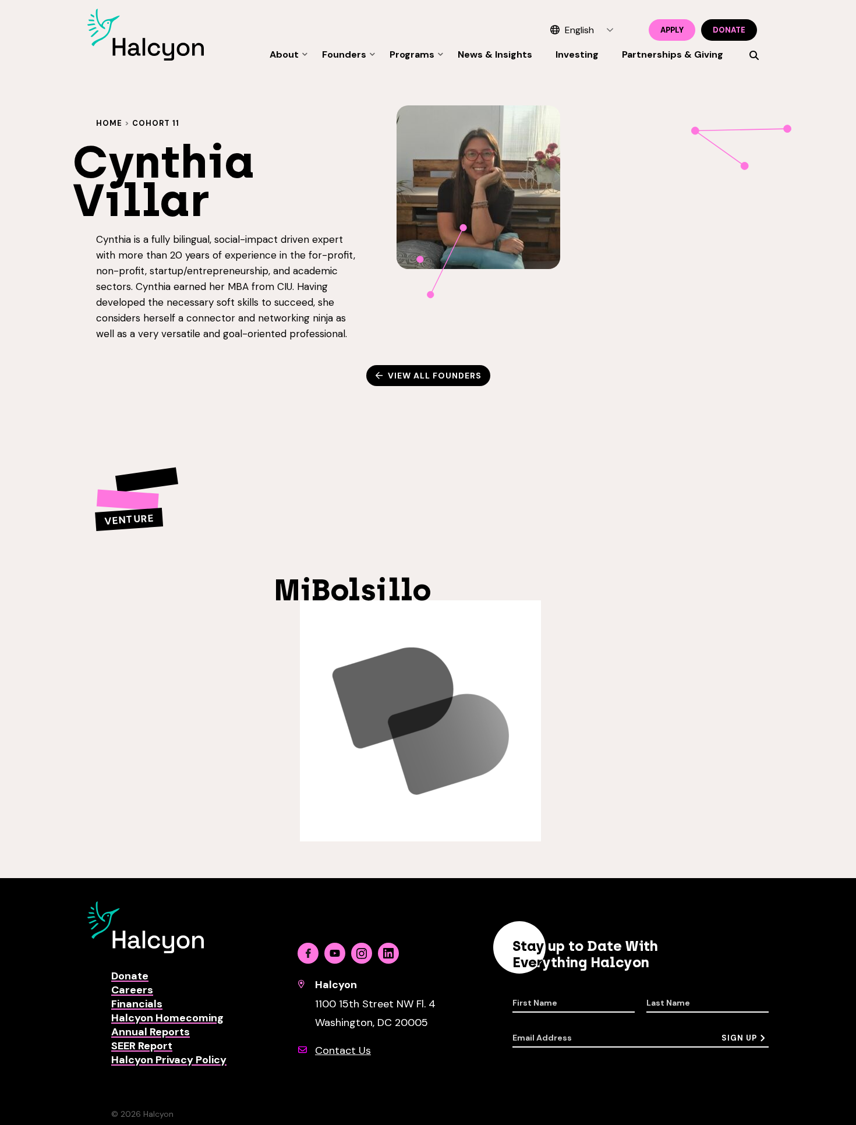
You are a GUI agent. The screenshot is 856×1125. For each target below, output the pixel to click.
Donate (729, 30)
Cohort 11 (155, 123)
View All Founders (435, 375)
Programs (412, 54)
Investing (577, 54)
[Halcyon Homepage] (145, 57)
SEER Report (141, 1046)
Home (109, 123)
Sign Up (739, 1038)
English (579, 30)
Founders (344, 54)
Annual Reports (150, 1032)
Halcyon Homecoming (167, 1018)
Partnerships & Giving (672, 54)
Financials (136, 1004)
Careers (132, 990)
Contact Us (343, 1050)
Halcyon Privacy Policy (169, 1060)
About (284, 54)
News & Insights (495, 54)
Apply (672, 30)
